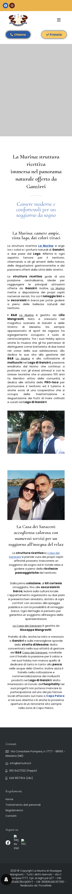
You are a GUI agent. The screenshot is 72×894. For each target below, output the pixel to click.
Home (9, 799)
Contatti (11, 816)
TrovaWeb (45, 885)
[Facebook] (5, 5)
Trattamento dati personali (23, 805)
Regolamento (14, 810)
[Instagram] (12, 5)
